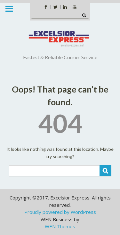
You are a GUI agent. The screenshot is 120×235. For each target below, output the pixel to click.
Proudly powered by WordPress (60, 212)
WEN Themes (60, 226)
